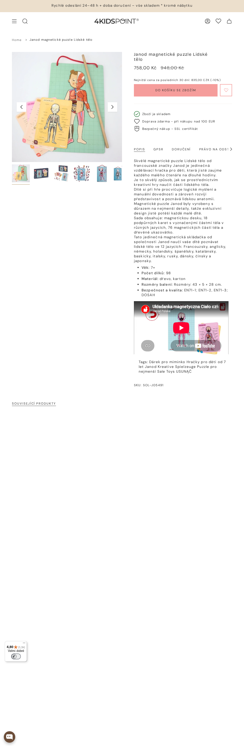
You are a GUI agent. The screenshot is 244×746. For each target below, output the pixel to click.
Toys (170, 371)
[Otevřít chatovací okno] (9, 737)
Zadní (21, 107)
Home (17, 40)
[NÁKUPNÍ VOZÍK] (229, 21)
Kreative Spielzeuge (177, 366)
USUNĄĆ (184, 371)
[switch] (16, 656)
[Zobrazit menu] (14, 21)
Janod (151, 366)
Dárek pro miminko (167, 362)
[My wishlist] (218, 21)
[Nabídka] (24, 644)
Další (112, 107)
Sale (161, 371)
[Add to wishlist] (226, 90)
